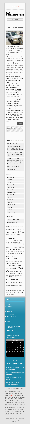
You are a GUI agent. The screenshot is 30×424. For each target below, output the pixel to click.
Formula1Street (9, 96)
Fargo (13, 94)
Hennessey (18, 98)
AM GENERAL (15, 78)
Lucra (14, 101)
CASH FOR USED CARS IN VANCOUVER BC (13, 251)
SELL (21, 273)
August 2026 (10, 177)
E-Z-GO (20, 91)
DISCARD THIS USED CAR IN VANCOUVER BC (14, 256)
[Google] (18, 6)
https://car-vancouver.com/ (18, 421)
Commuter (14, 87)
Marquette (8, 103)
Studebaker (18, 116)
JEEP (17, 100)
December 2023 (11, 209)
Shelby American (17, 114)
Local (11, 101)
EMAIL (8, 321)
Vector (21, 117)
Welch (10, 119)
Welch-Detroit (16, 119)
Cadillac (17, 82)
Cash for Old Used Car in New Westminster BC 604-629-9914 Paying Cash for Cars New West (14, 50)
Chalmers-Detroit (10, 85)
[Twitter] (14, 6)
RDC (9, 112)
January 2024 (10, 207)
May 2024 (9, 197)
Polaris (13, 110)
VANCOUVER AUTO (11, 128)
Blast (19, 80)
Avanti (11, 80)
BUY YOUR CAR (10, 311)
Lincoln (7, 101)
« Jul (7, 356)
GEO (7, 98)
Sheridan (8, 116)
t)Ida (7, 117)
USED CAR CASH (17, 283)
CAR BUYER (13, 238)
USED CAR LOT (14, 287)
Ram (7, 112)
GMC (9, 98)
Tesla (13, 117)
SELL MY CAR (10, 324)
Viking (7, 119)
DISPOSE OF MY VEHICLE (13, 219)
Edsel (10, 92)
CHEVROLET (18, 85)
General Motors (18, 96)
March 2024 (10, 202)
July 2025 (9, 182)
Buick (10, 82)
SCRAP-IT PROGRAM (16, 273)
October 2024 (10, 189)
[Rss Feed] (16, 6)
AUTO (8, 309)
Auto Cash (20, 127)
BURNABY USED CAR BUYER (13, 232)
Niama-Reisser (15, 107)
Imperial (13, 100)
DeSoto (19, 89)
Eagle (7, 92)
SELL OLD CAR (12, 277)
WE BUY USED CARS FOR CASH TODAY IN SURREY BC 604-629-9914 (15, 154)
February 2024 (11, 204)
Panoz (18, 108)
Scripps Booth (9, 114)
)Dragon (17, 76)
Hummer (8, 100)
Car (8, 238)
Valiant (17, 117)
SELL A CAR (8, 275)
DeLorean (14, 89)
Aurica (7, 80)
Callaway (8, 84)
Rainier (21, 110)
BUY (19, 232)
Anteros (21, 78)
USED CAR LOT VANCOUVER (14, 288)
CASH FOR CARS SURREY (17, 245)
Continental (8, 89)
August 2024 (10, 194)
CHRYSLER (8, 87)
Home (8, 304)
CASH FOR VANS (11, 319)
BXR (14, 82)
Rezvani (13, 112)
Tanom (10, 117)
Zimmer (8, 121)
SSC (14, 116)
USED (7, 279)
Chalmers (18, 84)
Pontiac (17, 110)
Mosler (17, 105)
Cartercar (13, 84)
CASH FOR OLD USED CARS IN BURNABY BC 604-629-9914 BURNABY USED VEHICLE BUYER (15, 148)
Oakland (8, 108)
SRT (11, 116)
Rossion (17, 112)
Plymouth (8, 110)
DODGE (15, 91)
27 (15, 351)
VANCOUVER (14, 290)
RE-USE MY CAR (14, 271)
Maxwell (14, 103)
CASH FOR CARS (17, 243)
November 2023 (11, 212)
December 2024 (11, 185)
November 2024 (11, 187)
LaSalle (20, 100)
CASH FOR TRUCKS (11, 316)
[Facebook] (12, 6)
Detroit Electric (9, 91)
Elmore (14, 92)
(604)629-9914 (10, 306)
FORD (20, 94)
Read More (20, 124)
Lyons (17, 101)
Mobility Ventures (10, 105)
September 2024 (11, 192)
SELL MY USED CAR (12, 144)
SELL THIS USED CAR (19, 277)
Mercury (18, 103)
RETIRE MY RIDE (10, 273)
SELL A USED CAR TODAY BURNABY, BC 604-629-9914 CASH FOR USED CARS (15, 168)
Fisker (17, 94)
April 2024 (10, 199)
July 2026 (9, 180)
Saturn (21, 112)
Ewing (17, 92)
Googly (13, 98)
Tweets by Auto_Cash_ (11, 360)
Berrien (15, 80)
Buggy (7, 82)
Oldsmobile (13, 108)
